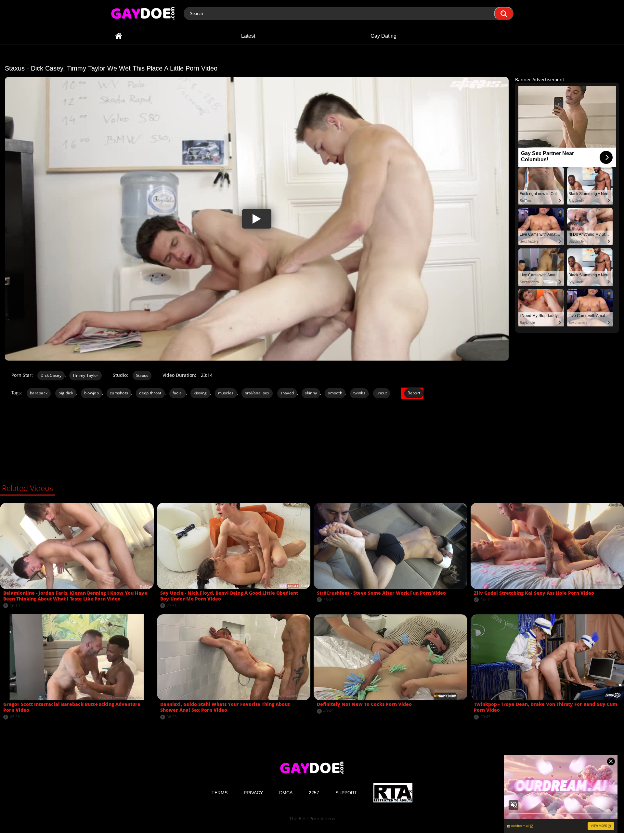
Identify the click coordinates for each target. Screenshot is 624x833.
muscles (226, 393)
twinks (359, 393)
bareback (38, 393)
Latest (248, 36)
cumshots (119, 393)
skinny (311, 393)
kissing (200, 393)
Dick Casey (51, 375)
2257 (314, 792)
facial (178, 393)
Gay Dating (383, 36)
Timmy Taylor (85, 375)
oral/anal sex (257, 393)
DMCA (285, 792)
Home (118, 36)
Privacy (253, 792)
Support (346, 792)
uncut (381, 393)
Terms (220, 792)
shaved (287, 393)
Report (414, 393)
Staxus (142, 375)
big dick (65, 393)
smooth (335, 393)
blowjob (91, 393)
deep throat (150, 393)
